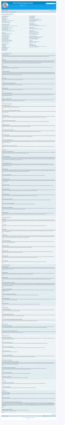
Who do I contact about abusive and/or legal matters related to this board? (37, 46)
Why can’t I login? (4, 19)
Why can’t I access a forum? (5, 37)
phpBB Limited (23, 393)
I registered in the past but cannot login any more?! (7, 20)
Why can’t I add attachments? (5, 38)
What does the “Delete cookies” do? (6, 22)
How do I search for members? (32, 33)
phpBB (27, 126)
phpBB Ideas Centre (36, 398)
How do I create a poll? (4, 35)
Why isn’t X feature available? (32, 45)
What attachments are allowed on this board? (34, 41)
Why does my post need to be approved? (6, 41)
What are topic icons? (4, 50)
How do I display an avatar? (5, 29)
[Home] (5, 5)
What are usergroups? (31, 18)
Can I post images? (4, 46)
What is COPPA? (4, 17)
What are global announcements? (6, 47)
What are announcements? (5, 48)
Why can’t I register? (4, 18)
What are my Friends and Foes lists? (33, 28)
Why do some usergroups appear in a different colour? (35, 20)
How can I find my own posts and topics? (34, 34)
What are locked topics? (4, 49)
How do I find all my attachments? (33, 42)
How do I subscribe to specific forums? (33, 38)
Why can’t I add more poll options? (6, 36)
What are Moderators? (31, 17)
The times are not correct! (5, 26)
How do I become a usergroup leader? (33, 19)
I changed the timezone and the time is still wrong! (7, 27)
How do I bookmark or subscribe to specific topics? (35, 37)
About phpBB (3, 394)
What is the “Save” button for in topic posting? (7, 40)
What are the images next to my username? (7, 28)
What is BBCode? (4, 44)
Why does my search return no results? (33, 32)
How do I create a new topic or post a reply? (7, 33)
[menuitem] (6, 10)
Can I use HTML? (4, 45)
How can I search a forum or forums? (33, 31)
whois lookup (3, 403)
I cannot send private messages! (33, 24)
